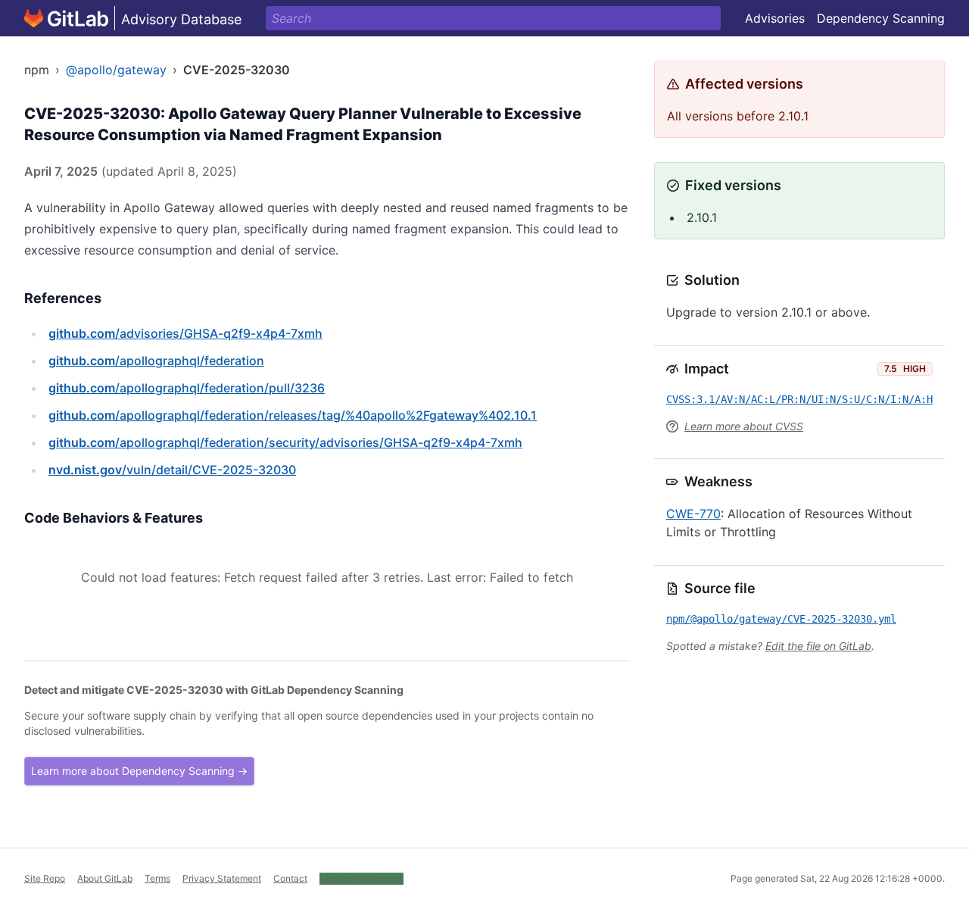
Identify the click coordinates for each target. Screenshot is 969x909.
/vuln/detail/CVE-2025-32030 (172, 469)
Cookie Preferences (361, 878)
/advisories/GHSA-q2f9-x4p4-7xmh (185, 333)
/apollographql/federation (156, 360)
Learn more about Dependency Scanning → (139, 770)
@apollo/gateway (116, 69)
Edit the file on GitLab (818, 645)
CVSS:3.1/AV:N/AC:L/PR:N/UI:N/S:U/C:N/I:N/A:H (799, 399)
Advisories (775, 18)
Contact (290, 878)
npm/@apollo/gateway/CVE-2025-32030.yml (781, 619)
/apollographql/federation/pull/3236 (186, 387)
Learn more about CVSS (743, 426)
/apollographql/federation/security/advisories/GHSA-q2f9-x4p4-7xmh (285, 442)
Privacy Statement (221, 878)
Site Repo (44, 878)
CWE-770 (693, 513)
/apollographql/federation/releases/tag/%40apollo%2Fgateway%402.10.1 (292, 415)
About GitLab (104, 878)
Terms (157, 878)
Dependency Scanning (881, 18)
